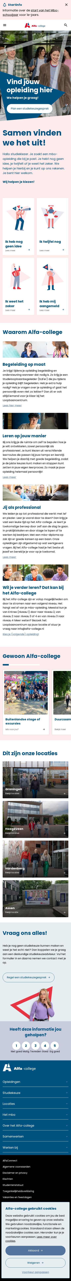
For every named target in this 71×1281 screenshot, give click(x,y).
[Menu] (5, 25)
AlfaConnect (10, 1160)
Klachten (8, 1179)
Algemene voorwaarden (16, 1166)
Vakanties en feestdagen (17, 1197)
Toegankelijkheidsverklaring (18, 1191)
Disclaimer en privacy (15, 1172)
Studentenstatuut (13, 1185)
